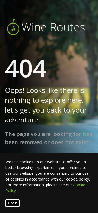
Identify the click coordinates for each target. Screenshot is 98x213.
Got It (12, 203)
